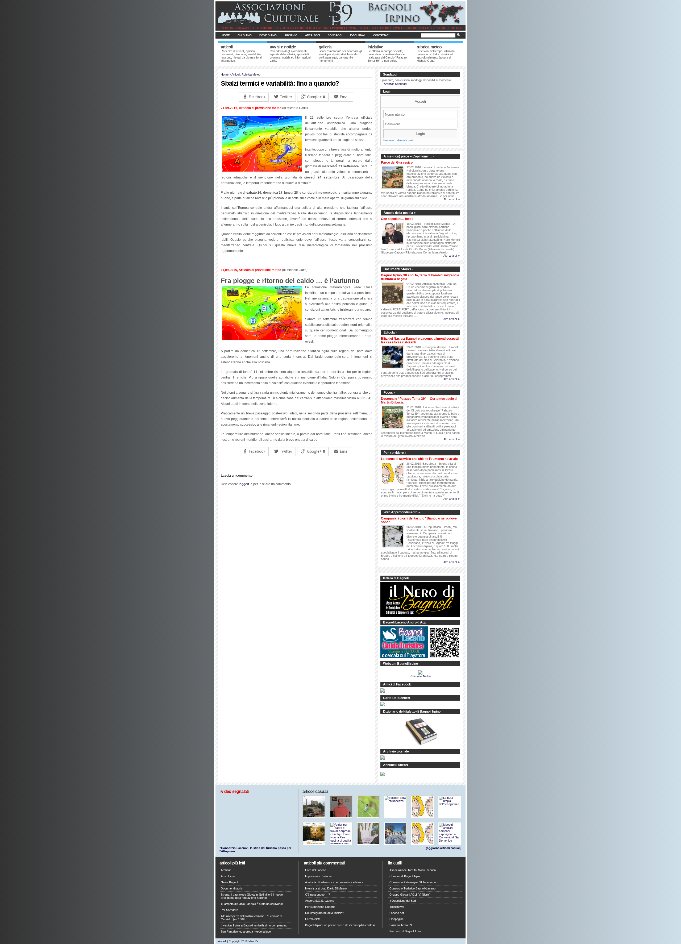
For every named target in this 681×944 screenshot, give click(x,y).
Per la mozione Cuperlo (320, 906)
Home (226, 35)
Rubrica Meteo (251, 74)
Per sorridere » (395, 453)
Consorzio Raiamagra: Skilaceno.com (413, 882)
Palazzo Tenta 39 (400, 925)
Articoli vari (228, 876)
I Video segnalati (233, 791)
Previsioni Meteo (420, 676)
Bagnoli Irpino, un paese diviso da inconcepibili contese (340, 925)
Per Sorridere (229, 910)
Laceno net (396, 912)
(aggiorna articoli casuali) (444, 848)
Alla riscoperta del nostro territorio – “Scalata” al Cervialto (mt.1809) (251, 917)
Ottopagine (396, 919)
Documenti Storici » (398, 269)
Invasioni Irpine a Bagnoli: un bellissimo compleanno (254, 925)
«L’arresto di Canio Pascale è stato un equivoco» (252, 903)
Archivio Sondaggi (395, 83)
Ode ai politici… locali (397, 219)
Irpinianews (396, 906)
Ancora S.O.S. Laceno (319, 900)
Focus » (390, 392)
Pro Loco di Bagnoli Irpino (405, 931)
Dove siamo (268, 35)
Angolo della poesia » (400, 213)
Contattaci (381, 35)
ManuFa (253, 941)
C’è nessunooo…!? (317, 894)
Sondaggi (335, 35)
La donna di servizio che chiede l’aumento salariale (419, 459)
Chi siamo (245, 35)
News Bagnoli (229, 882)
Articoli (235, 74)
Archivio (290, 35)
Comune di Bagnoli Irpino (405, 876)
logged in (245, 484)
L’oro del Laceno (315, 870)
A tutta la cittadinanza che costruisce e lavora (334, 882)
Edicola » (390, 332)
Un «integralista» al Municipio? (324, 912)
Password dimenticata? (398, 140)
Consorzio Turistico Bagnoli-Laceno (412, 888)
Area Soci (312, 35)
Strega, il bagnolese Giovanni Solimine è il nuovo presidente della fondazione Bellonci (252, 896)
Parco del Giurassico (397, 162)
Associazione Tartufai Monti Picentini (412, 870)
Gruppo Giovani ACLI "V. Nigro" (409, 894)
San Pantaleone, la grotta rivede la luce (246, 931)
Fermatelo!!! (313, 919)
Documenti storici (232, 888)
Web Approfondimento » (402, 512)
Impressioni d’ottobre (318, 876)
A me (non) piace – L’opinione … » (409, 156)
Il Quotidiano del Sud (402, 900)
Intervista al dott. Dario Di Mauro (326, 888)
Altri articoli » (451, 199)
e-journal (358, 35)
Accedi (420, 101)
